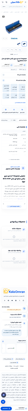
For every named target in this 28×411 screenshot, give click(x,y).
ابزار (22, 12)
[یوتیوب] (12, 300)
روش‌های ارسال (19, 359)
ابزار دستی (17, 12)
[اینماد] (21, 348)
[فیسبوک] (8, 300)
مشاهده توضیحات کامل (15, 206)
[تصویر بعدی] (3, 38)
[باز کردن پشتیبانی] (3, 402)
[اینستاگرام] (23, 300)
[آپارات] (4, 300)
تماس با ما (16, 366)
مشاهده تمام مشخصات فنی (19, 102)
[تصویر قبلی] (6, 38)
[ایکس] (19, 300)
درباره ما (22, 366)
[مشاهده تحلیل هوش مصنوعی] (3, 395)
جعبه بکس (5, 12)
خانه (26, 12)
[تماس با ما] (6, 2)
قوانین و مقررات (14, 368)
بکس (11, 12)
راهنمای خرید (13, 362)
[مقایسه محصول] (12, 49)
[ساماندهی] (11, 348)
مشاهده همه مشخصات (14, 159)
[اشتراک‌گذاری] (8, 49)
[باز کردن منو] (25, 2)
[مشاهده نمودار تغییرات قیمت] (20, 49)
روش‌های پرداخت (7, 359)
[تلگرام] (15, 300)
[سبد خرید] (2, 2)
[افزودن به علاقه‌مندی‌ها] (16, 49)
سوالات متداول (8, 366)
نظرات (13, 120)
